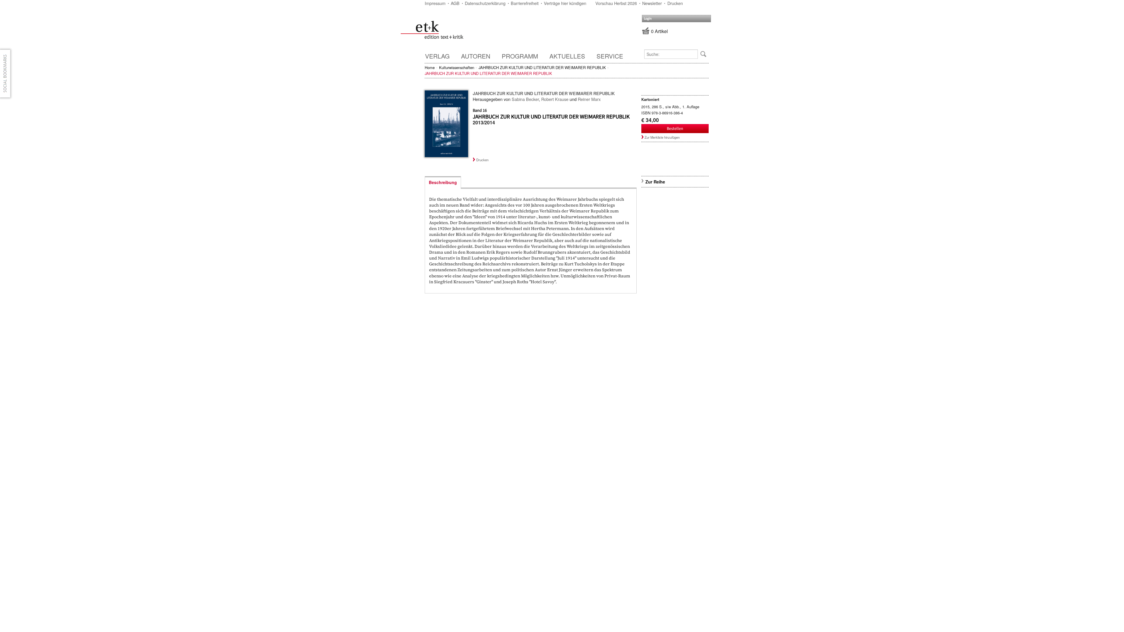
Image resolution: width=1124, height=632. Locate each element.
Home (430, 67)
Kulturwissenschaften (456, 67)
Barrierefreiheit (525, 3)
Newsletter (652, 3)
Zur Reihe (655, 182)
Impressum (435, 3)
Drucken (675, 3)
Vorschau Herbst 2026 (616, 3)
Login (648, 18)
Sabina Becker (525, 99)
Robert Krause (554, 99)
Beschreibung (443, 182)
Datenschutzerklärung (485, 3)
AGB (455, 3)
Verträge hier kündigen (565, 3)
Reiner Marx (589, 99)
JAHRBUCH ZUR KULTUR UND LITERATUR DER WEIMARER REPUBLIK (542, 67)
